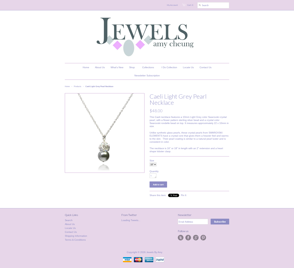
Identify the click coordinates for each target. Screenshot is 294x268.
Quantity (154, 171)
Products (77, 86)
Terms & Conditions (75, 239)
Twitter (181, 238)
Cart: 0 (190, 5)
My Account (172, 5)
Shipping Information (76, 235)
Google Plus (196, 238)
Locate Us (70, 228)
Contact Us (71, 232)
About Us (70, 224)
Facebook (188, 238)
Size (152, 160)
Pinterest (203, 238)
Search (68, 220)
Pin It (183, 195)
